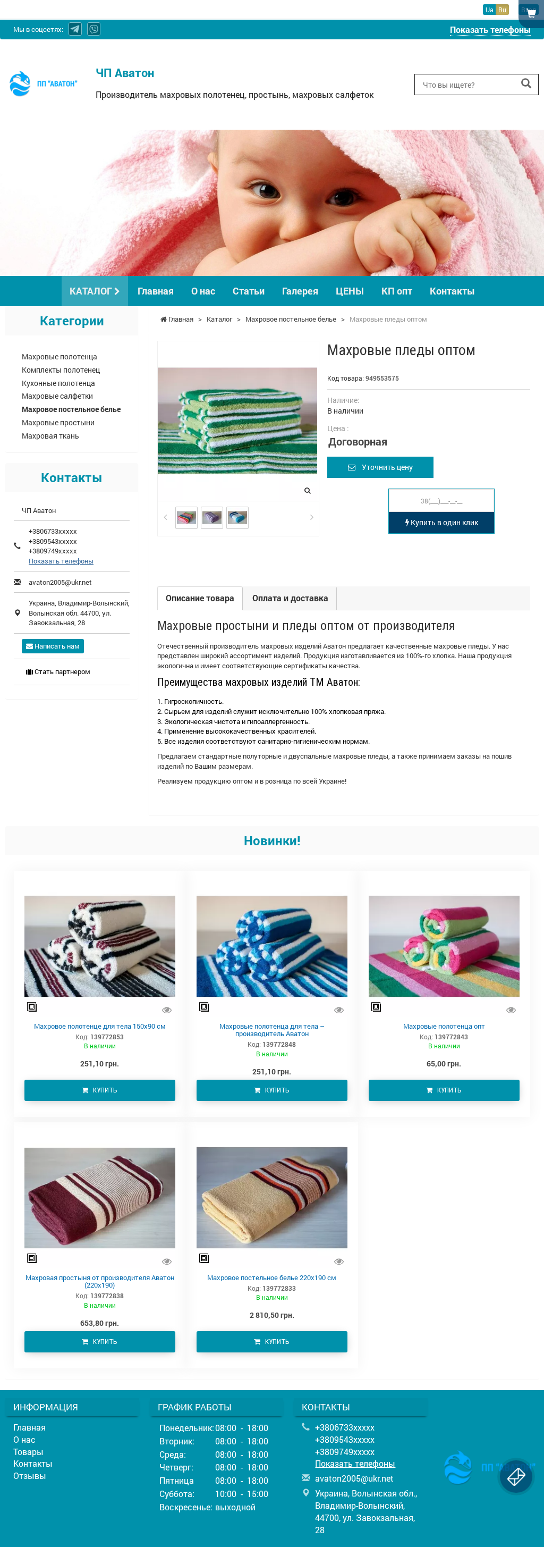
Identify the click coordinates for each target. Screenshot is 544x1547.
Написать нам (56, 646)
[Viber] (93, 29)
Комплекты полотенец (61, 370)
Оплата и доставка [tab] (290, 597)
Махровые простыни (58, 422)
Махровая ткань (50, 436)
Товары (28, 1451)
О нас (203, 290)
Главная (156, 290)
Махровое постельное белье (71, 409)
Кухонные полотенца (58, 383)
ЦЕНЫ (350, 290)
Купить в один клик (443, 522)
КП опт (396, 290)
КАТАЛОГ (92, 290)
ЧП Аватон (125, 72)
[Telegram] (75, 29)
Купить (102, 1090)
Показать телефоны (490, 29)
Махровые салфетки (57, 396)
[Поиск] (526, 84)
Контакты (452, 290)
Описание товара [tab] (200, 597)
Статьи (249, 290)
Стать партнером (61, 671)
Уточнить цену (384, 467)
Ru (502, 9)
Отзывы (29, 1475)
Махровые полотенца (59, 356)
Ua (490, 9)
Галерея (300, 290)
